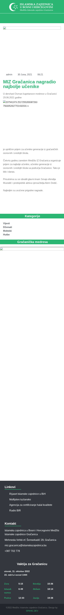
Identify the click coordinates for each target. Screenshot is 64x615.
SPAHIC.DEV (32, 611)
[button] (32, 17)
